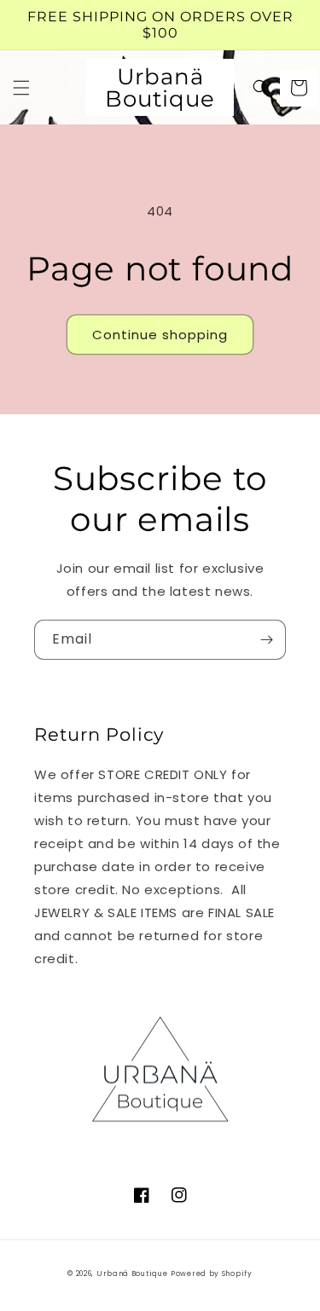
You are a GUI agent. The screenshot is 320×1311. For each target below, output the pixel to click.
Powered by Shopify (212, 1273)
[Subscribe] (266, 640)
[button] (21, 88)
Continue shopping (160, 335)
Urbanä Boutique (132, 1273)
